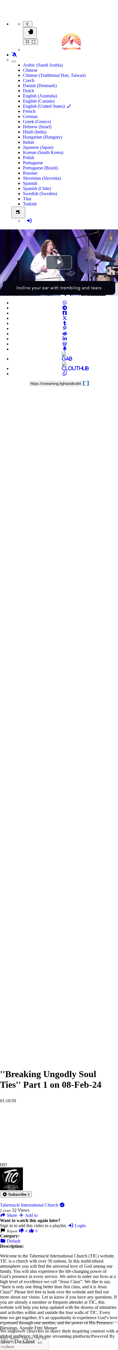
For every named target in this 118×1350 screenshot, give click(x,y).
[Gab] (65, 358)
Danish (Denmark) (40, 85)
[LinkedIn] (65, 338)
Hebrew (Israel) (37, 126)
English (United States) (44, 106)
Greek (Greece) (37, 121)
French (29, 111)
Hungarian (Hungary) (42, 137)
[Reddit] (65, 333)
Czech (28, 80)
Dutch (28, 90)
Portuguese (33, 162)
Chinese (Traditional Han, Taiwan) (54, 75)
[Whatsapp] (65, 302)
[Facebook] (65, 313)
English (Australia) (40, 95)
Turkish (30, 203)
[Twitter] (65, 318)
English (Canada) (38, 101)
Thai (27, 198)
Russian (30, 173)
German (30, 116)
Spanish (30, 183)
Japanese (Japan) (38, 147)
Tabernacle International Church (29, 1205)
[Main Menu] (30, 33)
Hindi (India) (34, 131)
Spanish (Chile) (37, 188)
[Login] (29, 221)
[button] (16, 1194)
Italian (28, 142)
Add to (31, 1215)
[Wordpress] (65, 343)
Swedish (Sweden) (40, 193)
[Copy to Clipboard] (65, 373)
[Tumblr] (65, 323)
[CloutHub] (65, 368)
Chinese (30, 70)
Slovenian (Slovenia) (42, 178)
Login (80, 1225)
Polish (28, 157)
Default (13, 1241)
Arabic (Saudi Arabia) (43, 65)
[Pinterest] (65, 328)
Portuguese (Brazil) (40, 167)
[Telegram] (65, 307)
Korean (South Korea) (43, 152)
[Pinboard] (65, 349)
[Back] (27, 24)
